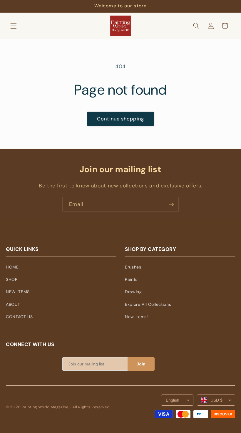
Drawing (133, 291)
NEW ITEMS (18, 291)
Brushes (133, 267)
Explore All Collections (148, 304)
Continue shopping (120, 119)
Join (141, 364)
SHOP (12, 279)
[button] (13, 26)
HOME (12, 267)
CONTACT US (19, 316)
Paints (131, 279)
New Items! (136, 316)
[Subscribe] (171, 204)
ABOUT (13, 304)
